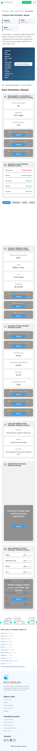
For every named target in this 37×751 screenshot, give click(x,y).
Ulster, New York (8, 725)
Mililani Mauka (8, 652)
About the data (8, 708)
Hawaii (12, 11)
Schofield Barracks (9, 660)
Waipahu (6, 641)
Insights (6, 702)
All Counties (5, 11)
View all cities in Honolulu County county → (13, 666)
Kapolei (6, 663)
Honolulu (7, 633)
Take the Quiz (8, 699)
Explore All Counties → (23, 64)
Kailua (6, 638)
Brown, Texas (7, 731)
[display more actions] (34, 2)
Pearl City (7, 636)
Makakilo (6, 655)
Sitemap (6, 711)
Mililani (6, 647)
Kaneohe (7, 644)
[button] (6, 202)
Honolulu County (19, 11)
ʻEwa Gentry (7, 649)
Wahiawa (7, 658)
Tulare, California (9, 722)
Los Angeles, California (10, 728)
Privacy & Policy (8, 705)
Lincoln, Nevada (8, 719)
